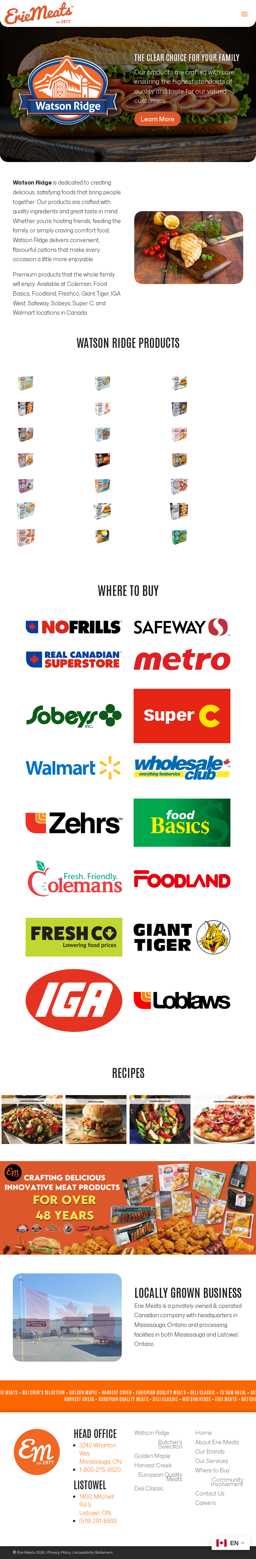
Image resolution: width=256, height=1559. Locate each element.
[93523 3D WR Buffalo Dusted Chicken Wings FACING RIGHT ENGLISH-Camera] (25, 547)
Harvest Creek (153, 1466)
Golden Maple (152, 1457)
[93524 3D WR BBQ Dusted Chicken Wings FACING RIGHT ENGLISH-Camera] (179, 496)
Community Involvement (227, 1482)
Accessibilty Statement (93, 1552)
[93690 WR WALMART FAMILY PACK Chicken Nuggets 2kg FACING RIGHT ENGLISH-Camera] (25, 521)
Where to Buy (212, 1471)
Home (203, 1433)
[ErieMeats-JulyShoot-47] (188, 282)
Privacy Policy (59, 1552)
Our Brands (210, 1452)
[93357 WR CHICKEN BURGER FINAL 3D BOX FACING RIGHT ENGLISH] (179, 393)
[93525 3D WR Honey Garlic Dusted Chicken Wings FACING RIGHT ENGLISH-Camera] (102, 444)
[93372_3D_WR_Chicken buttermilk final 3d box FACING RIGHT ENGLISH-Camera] (25, 444)
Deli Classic (149, 1489)
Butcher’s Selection (170, 1445)
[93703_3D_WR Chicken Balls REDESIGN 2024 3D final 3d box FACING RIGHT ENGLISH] (179, 419)
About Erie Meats (217, 1443)
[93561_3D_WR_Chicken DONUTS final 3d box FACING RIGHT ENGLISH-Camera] (179, 444)
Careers (205, 1504)
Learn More (157, 118)
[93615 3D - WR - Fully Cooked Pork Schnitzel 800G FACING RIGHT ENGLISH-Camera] (179, 470)
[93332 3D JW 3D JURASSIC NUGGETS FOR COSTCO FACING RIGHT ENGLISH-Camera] (102, 547)
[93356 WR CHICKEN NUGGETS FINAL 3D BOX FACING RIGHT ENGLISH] (102, 393)
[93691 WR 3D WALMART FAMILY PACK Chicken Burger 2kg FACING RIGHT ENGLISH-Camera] (102, 521)
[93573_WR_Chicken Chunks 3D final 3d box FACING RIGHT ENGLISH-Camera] (25, 470)
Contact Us (209, 1494)
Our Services (211, 1462)
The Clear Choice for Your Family (186, 57)
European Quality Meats (160, 1477)
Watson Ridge (152, 1433)
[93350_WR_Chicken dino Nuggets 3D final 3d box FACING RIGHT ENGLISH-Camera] (25, 393)
